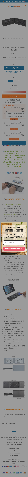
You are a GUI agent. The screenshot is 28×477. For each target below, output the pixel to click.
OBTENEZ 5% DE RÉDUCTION (14, 249)
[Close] (25, 223)
